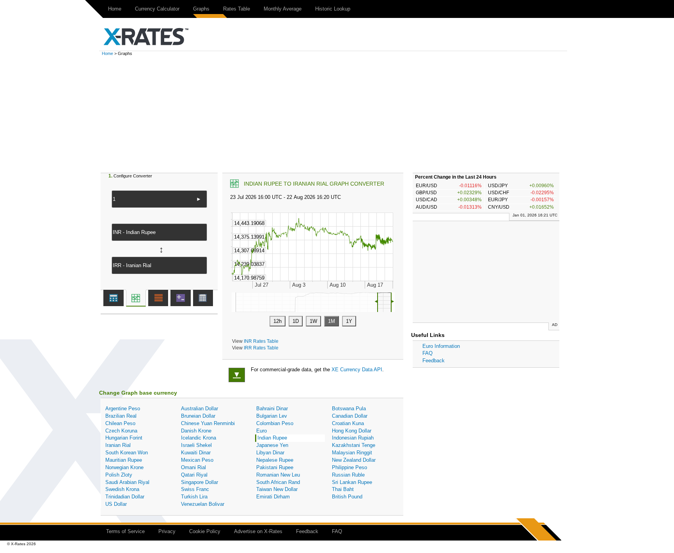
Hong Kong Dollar (351, 431)
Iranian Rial (118, 445)
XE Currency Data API (357, 369)
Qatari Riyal (194, 475)
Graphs (201, 9)
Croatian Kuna (348, 423)
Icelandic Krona (198, 438)
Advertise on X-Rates (258, 531)
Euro (261, 431)
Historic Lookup (332, 9)
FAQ (427, 353)
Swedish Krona (122, 489)
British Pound (347, 497)
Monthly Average (283, 9)
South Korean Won (126, 453)
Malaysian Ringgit (352, 453)
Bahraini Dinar (272, 408)
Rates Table (236, 9)
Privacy (167, 531)
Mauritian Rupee (123, 460)
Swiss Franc (195, 489)
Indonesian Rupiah (353, 438)
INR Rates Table (261, 341)
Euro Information (441, 346)
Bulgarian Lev (271, 416)
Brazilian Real (121, 416)
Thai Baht (343, 489)
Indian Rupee (272, 438)
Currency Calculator (157, 9)
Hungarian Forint (123, 438)
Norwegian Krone (124, 467)
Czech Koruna (121, 431)
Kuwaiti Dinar (196, 453)
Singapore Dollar (199, 482)
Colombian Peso (274, 423)
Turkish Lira (194, 497)
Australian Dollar (199, 408)
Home (114, 9)
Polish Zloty (118, 475)
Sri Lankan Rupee (352, 482)
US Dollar (116, 504)
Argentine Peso (122, 408)
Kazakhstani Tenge (353, 445)
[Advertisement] (337, 114)
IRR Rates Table (261, 347)
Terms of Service (125, 531)
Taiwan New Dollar (277, 489)
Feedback (433, 360)
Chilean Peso (120, 423)
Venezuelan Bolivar (202, 504)
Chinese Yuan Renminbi (208, 423)
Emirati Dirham (273, 497)
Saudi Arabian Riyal (127, 482)
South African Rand (278, 482)
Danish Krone (196, 431)
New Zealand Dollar (354, 460)
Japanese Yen (272, 445)
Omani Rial (193, 467)
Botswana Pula (349, 408)
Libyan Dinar (270, 453)
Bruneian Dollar (198, 416)
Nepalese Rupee (274, 460)
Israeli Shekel (196, 445)
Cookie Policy (204, 531)
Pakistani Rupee (274, 467)
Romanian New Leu (278, 475)
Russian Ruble (348, 475)
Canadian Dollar (349, 416)
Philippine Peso (349, 467)
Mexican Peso (197, 460)
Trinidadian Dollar (124, 497)
